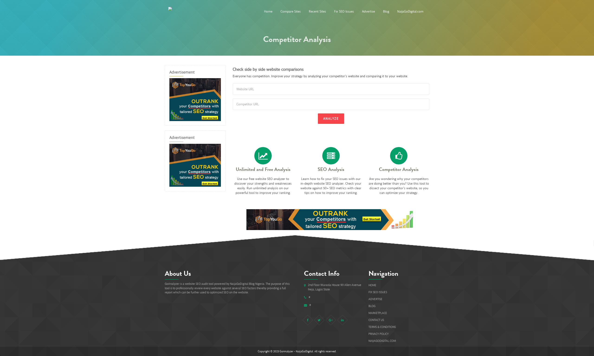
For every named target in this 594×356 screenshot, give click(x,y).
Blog (386, 11)
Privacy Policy (378, 334)
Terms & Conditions (382, 327)
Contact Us (376, 320)
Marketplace (377, 313)
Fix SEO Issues (344, 11)
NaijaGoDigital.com (410, 11)
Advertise (368, 11)
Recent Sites (317, 11)
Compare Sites (291, 11)
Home (268, 11)
